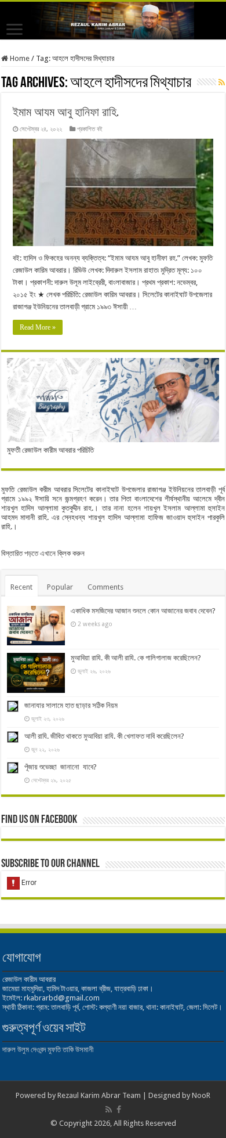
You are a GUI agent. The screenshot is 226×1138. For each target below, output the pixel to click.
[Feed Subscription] (221, 82)
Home (19, 58)
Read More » (38, 327)
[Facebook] (118, 1110)
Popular (60, 587)
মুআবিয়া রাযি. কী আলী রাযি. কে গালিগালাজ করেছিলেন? (136, 657)
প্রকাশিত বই (90, 129)
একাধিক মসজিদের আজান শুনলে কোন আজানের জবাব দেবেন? (143, 610)
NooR (201, 1095)
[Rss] (108, 1110)
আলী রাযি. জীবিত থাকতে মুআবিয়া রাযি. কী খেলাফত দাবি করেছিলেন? (104, 736)
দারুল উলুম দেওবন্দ (24, 1049)
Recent (21, 587)
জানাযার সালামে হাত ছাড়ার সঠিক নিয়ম (71, 705)
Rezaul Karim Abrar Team (99, 1095)
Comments (105, 587)
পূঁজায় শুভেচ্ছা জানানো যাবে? (60, 767)
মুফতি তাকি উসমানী (70, 1049)
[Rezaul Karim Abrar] (113, 20)
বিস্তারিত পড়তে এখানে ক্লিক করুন (43, 553)
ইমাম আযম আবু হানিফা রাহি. (66, 112)
